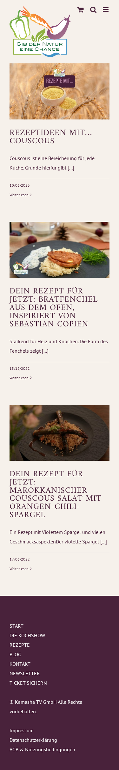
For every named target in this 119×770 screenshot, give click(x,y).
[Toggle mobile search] (93, 9)
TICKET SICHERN (28, 683)
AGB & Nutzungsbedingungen (42, 749)
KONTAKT (20, 664)
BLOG (15, 654)
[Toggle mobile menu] (106, 9)
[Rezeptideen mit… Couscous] (59, 91)
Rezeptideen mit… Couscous (51, 137)
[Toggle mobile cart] (80, 9)
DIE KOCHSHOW (27, 635)
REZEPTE (20, 645)
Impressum (22, 730)
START (16, 626)
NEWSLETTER (25, 673)
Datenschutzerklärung (33, 740)
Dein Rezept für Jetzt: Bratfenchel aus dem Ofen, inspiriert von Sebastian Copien (54, 307)
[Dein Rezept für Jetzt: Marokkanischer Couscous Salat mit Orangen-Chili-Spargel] (59, 433)
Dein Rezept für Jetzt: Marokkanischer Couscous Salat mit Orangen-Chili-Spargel (56, 495)
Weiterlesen (19, 194)
